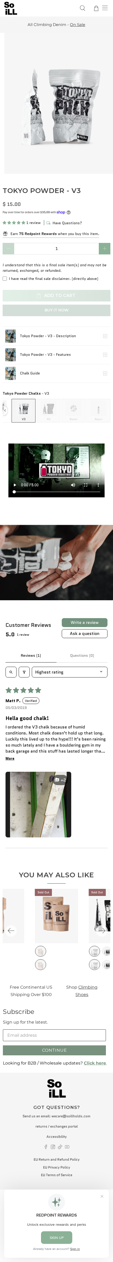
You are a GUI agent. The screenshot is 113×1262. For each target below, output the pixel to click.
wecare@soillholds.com (71, 1116)
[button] (14, 222)
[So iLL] (38, 8)
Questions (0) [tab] (82, 655)
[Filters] (24, 672)
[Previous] (11, 931)
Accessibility (57, 1136)
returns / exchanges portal (56, 1126)
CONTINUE (54, 1050)
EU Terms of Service (56, 1174)
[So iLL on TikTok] (60, 1147)
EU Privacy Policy (56, 1167)
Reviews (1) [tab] (31, 655)
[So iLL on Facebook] (46, 1147)
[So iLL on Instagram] (53, 1147)
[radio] (23, 411)
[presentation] (5, 410)
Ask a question (84, 633)
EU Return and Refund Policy (57, 1159)
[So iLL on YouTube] (67, 1147)
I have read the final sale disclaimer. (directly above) (53, 278)
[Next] (102, 931)
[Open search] (11, 672)
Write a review (85, 622)
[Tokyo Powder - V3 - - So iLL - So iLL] (56, 103)
